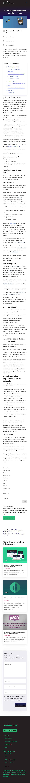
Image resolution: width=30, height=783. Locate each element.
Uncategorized (6, 488)
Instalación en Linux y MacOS (16, 74)
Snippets (5, 486)
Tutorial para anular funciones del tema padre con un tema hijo (14, 598)
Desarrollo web (8, 738)
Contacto (7, 766)
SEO (4, 483)
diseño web (6, 478)
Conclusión (11, 93)
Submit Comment (20, 705)
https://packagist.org (14, 146)
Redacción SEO (8, 744)
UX (4, 491)
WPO (6, 747)
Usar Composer (12, 81)
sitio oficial (13, 223)
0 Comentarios (10, 41)
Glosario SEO (8, 753)
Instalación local (13, 76)
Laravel (5, 480)
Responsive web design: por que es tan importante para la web (13, 566)
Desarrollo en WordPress (11, 741)
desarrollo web (10, 37)
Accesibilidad (6, 470)
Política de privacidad (10, 760)
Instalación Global (14, 79)
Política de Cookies (9, 763)
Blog (6, 756)
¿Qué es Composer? (13, 67)
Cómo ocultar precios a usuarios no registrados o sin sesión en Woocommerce (14, 633)
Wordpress (6, 493)
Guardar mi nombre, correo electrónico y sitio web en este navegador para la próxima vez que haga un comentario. (14, 699)
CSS (4, 473)
